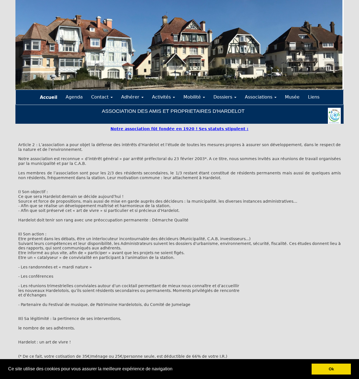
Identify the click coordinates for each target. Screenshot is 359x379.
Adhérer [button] (131, 97)
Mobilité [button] (192, 97)
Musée (292, 97)
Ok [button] (331, 369)
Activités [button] (162, 97)
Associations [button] (259, 97)
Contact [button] (100, 97)
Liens (313, 97)
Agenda (74, 97)
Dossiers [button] (223, 97)
